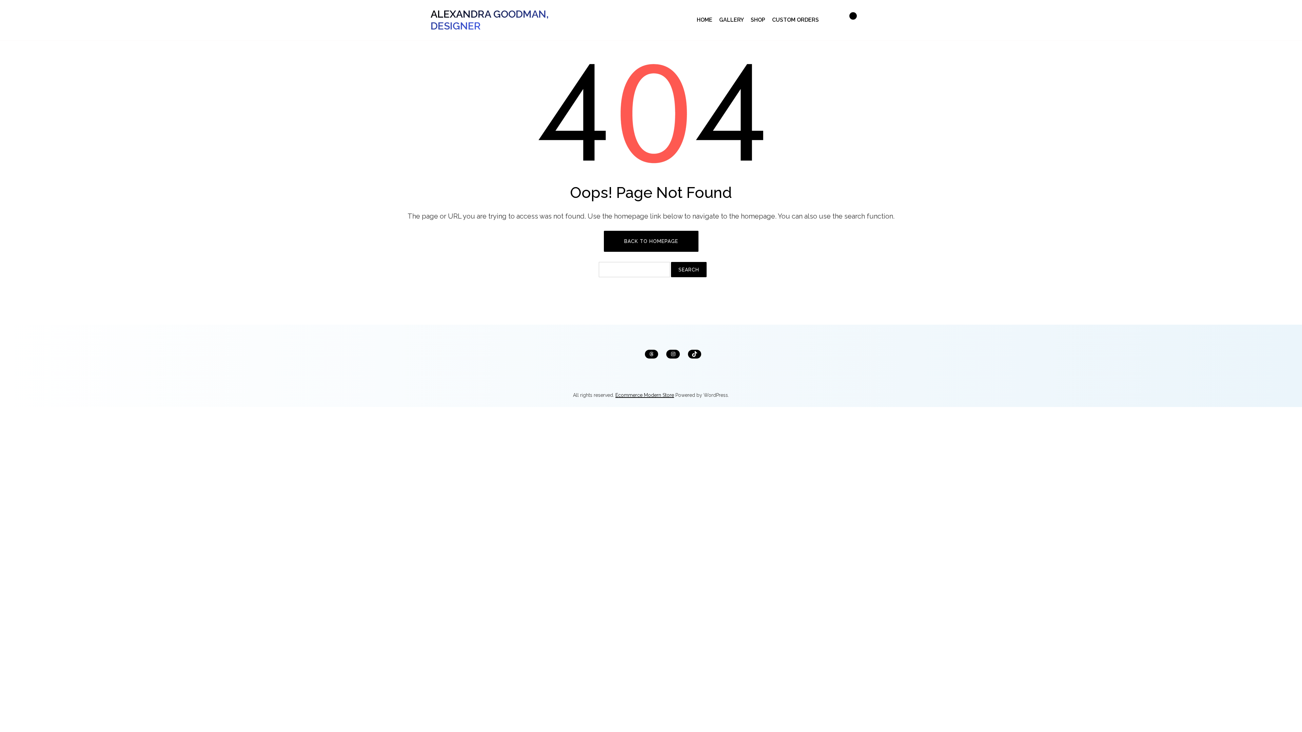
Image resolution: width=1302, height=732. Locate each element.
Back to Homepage (651, 241)
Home (704, 20)
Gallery (731, 20)
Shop (758, 20)
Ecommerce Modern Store (644, 395)
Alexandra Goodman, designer (490, 20)
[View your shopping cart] (849, 20)
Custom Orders (795, 20)
